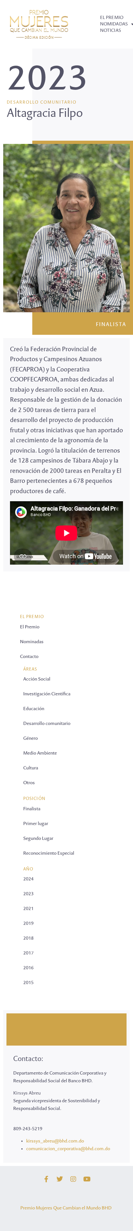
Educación (33, 708)
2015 (28, 982)
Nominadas (32, 641)
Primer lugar (35, 823)
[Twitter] (59, 1179)
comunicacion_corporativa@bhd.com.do (68, 1148)
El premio (111, 17)
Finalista (111, 325)
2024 (28, 879)
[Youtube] (87, 1179)
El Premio (29, 627)
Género (30, 738)
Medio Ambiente (40, 753)
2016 (28, 968)
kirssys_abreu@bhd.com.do (55, 1141)
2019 (28, 923)
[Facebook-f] (46, 1179)
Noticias (110, 30)
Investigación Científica (46, 694)
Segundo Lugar (38, 838)
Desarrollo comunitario (42, 102)
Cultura (30, 768)
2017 (28, 953)
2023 (47, 81)
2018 (28, 938)
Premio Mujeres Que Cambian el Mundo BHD (66, 1208)
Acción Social (36, 679)
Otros (29, 782)
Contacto (29, 656)
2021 (28, 908)
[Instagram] (73, 1179)
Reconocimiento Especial (48, 853)
